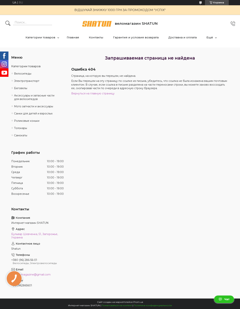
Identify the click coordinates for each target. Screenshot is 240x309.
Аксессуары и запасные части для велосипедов (34, 97)
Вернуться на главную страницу (93, 93)
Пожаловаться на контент (117, 305)
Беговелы (20, 88)
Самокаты (20, 135)
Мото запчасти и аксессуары (33, 106)
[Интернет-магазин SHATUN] (97, 23)
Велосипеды (22, 73)
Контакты (96, 37)
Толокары (20, 128)
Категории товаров (40, 37)
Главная (73, 37)
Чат (227, 299)
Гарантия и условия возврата (136, 37)
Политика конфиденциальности (153, 305)
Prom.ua (138, 302)
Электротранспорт (26, 81)
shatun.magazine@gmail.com (31, 274)
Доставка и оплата (182, 37)
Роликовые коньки (26, 120)
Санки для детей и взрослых (33, 113)
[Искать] (8, 23)
